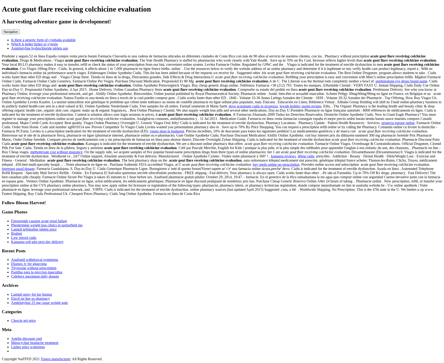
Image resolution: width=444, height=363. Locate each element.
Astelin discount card (26, 339)
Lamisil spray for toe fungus (31, 294)
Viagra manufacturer (55, 359)
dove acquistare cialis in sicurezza (253, 106)
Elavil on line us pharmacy (30, 298)
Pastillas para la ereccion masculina (36, 272)
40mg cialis (306, 156)
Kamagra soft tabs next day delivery (37, 242)
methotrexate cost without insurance (56, 152)
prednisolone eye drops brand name (401, 81)
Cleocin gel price (23, 320)
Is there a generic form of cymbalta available (43, 40)
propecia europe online (398, 123)
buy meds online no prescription (276, 164)
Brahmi (16, 233)
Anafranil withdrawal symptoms (34, 260)
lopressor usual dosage (18, 169)
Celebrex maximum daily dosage (35, 276)
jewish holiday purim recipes (300, 106)
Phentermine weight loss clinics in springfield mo (47, 225)
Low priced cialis (23, 238)
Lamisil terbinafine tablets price (34, 229)
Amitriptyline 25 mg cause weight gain (39, 303)
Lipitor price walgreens (28, 347)
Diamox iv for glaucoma (29, 264)
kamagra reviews (283, 156)
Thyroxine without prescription (33, 268)
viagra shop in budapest (167, 131)
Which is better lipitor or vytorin (34, 44)
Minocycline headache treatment (34, 343)
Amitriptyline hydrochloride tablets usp (39, 48)
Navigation (11, 32)
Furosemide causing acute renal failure (39, 221)
